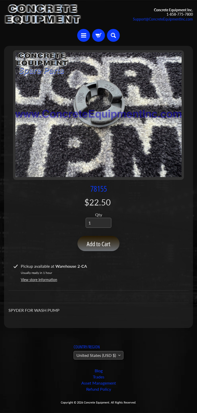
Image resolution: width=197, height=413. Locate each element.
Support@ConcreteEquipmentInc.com (163, 19)
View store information (39, 279)
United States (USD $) (96, 355)
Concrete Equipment (96, 402)
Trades (98, 376)
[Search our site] (113, 35)
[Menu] (83, 35)
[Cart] (98, 35)
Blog (99, 370)
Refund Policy (98, 389)
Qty (98, 214)
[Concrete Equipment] (42, 14)
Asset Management (98, 382)
